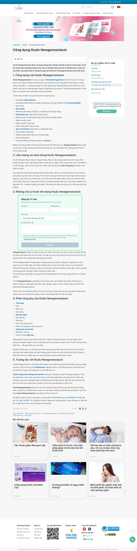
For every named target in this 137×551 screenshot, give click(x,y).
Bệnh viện (24, 214)
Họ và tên (24, 206)
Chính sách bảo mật (30, 239)
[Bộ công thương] (110, 528)
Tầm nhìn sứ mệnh (23, 529)
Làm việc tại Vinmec (23, 538)
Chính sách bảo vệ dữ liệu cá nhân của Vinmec (90, 549)
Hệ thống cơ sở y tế (23, 532)
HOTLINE (56, 398)
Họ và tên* (94, 68)
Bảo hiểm (37, 535)
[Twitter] (83, 409)
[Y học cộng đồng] (88, 536)
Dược (38, 413)
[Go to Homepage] (19, 7)
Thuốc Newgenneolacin (49, 413)
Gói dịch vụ (38, 532)
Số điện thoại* (96, 75)
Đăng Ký (50, 245)
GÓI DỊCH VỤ (73, 398)
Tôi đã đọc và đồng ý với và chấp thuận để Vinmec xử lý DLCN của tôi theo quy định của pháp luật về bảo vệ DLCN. (107, 105)
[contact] (132, 539)
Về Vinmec (76, 13)
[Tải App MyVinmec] (53, 533)
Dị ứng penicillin (18, 413)
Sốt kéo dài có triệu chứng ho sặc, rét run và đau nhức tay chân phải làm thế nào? (105, 448)
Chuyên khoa (28, 13)
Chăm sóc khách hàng (115, 2)
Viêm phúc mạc (18, 415)
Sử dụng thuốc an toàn (37, 45)
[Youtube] (84, 529)
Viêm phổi (28, 415)
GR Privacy (107, 549)
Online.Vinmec (108, 13)
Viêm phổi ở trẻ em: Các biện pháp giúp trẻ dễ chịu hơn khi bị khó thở (67, 448)
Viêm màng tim (30, 413)
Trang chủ (16, 45)
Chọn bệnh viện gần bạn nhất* (101, 82)
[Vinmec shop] (71, 533)
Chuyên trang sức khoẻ (91, 13)
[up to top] (132, 532)
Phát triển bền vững (63, 13)
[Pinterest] (86, 409)
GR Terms (114, 549)
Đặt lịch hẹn (38, 538)
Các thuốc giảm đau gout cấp (29, 445)
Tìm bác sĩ (104, 2)
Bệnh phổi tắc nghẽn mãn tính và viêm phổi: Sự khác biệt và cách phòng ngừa (106, 488)
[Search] (83, 7)
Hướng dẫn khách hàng (44, 13)
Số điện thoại (55, 206)
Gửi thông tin (106, 111)
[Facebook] (80, 409)
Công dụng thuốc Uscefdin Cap (28, 486)
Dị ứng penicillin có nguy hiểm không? (68, 486)
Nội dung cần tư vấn (27, 222)
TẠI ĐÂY (26, 400)
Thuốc (24, 45)
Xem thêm (17, 456)
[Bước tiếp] (88, 539)
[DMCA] (110, 534)
